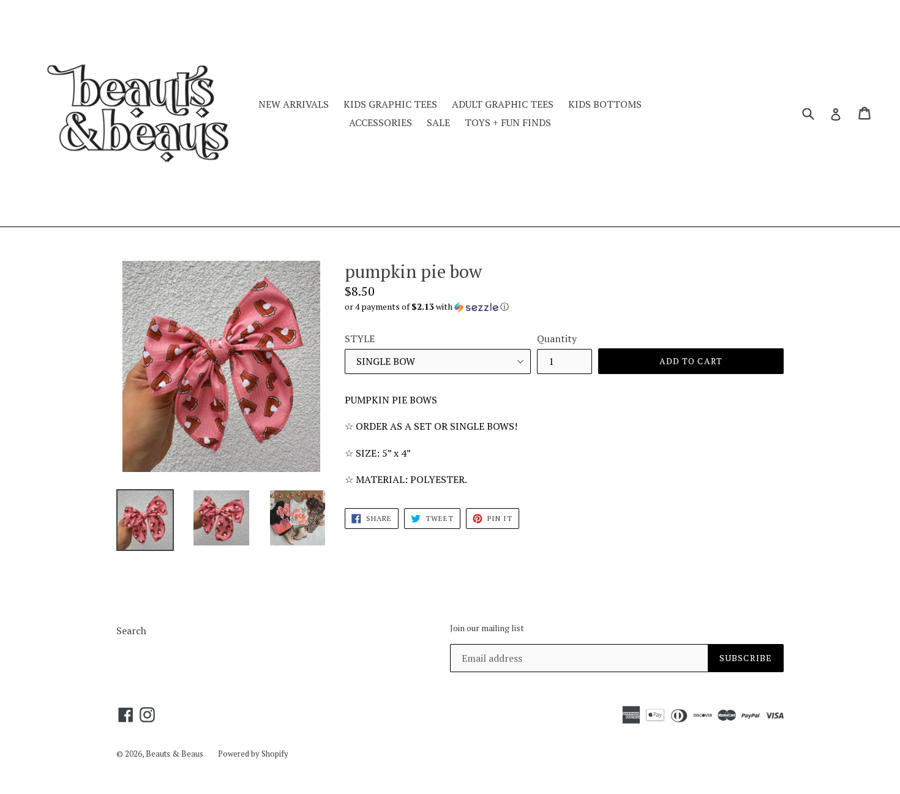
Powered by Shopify (253, 753)
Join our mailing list (487, 628)
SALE (438, 122)
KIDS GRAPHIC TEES (390, 104)
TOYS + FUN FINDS (508, 122)
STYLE (360, 338)
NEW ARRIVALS (293, 104)
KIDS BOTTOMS (605, 104)
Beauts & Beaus (174, 753)
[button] (564, 307)
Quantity (557, 338)
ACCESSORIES (380, 122)
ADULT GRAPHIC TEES (502, 104)
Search (131, 630)
